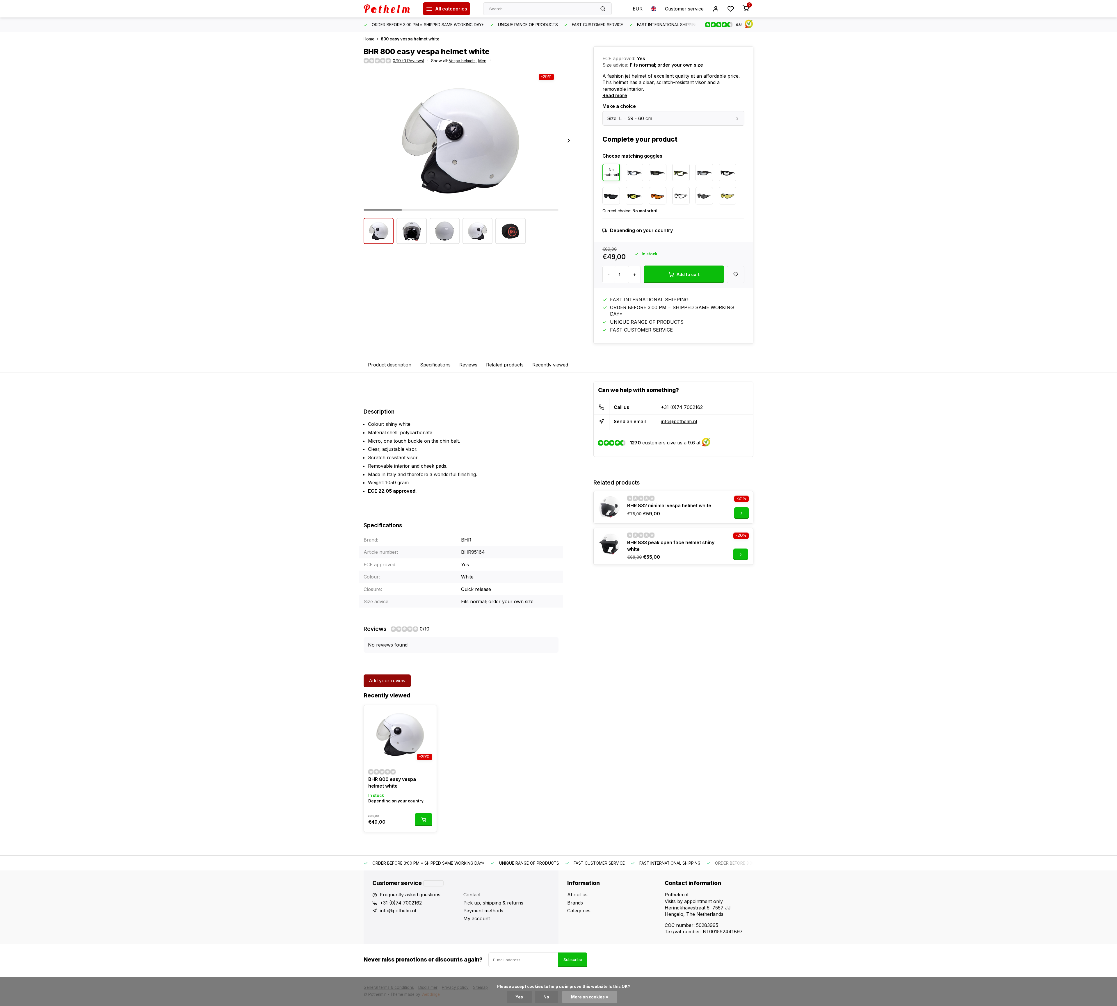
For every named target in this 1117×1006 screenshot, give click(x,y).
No (546, 997)
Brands (575, 903)
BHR (466, 540)
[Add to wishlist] (428, 714)
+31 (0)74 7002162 (682, 407)
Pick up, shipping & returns (493, 903)
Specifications (435, 365)
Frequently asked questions (410, 895)
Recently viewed (550, 365)
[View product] (423, 819)
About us (577, 895)
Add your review (387, 680)
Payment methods (483, 911)
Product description (389, 365)
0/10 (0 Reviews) (408, 60)
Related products (505, 365)
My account (476, 918)
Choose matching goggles (632, 156)
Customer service (684, 9)
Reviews (468, 365)
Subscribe (572, 959)
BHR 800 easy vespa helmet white (392, 782)
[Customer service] (433, 883)
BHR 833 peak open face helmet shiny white (670, 545)
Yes (519, 997)
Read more (614, 95)
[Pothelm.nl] (389, 8)
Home (369, 39)
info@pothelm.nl (679, 421)
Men (482, 60)
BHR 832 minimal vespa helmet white (669, 505)
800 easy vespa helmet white (410, 39)
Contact (472, 895)
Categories (578, 911)
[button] (568, 140)
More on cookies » (589, 997)
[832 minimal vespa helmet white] (609, 507)
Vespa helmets (463, 60)
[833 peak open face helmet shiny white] (609, 544)
